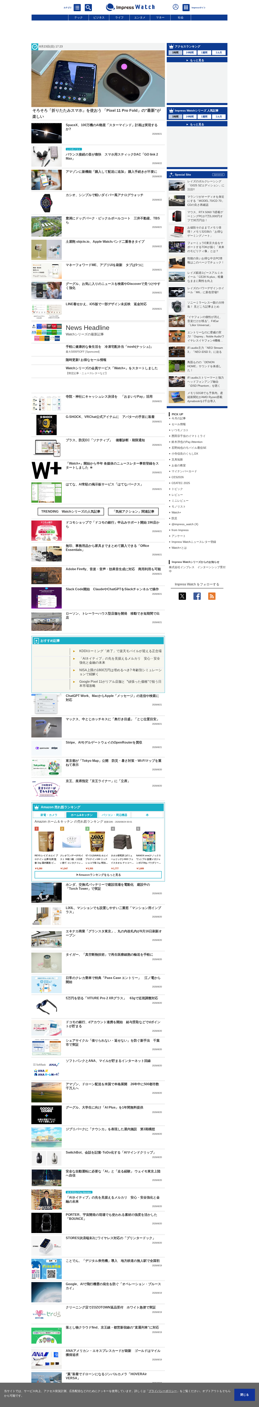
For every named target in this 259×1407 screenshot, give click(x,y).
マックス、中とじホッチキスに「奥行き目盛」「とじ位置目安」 (113, 719)
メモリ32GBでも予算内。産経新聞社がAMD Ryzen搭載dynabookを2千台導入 (205, 397)
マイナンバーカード (184, 471)
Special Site (183, 174)
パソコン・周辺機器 (114, 815)
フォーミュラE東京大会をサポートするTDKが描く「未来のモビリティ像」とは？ (205, 247)
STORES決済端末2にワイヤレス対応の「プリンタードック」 (111, 1238)
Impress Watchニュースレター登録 (194, 541)
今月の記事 (179, 418)
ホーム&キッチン (82, 815)
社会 (181, 17)
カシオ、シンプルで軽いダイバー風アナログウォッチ (104, 195)
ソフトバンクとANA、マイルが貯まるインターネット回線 (108, 1060)
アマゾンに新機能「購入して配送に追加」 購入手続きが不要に (111, 171)
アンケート (179, 536)
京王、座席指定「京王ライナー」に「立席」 (98, 781)
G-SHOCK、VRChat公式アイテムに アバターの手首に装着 (110, 417)
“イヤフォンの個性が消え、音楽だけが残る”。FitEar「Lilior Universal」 (204, 321)
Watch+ (176, 512)
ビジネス (99, 17)
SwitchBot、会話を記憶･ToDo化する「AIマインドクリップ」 (111, 1152)
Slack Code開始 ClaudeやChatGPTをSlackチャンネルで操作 (112, 589)
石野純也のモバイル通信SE (189, 447)
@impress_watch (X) (185, 524)
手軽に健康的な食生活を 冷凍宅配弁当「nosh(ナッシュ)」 (109, 346)
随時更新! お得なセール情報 (86, 360)
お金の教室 (179, 465)
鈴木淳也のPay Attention (187, 441)
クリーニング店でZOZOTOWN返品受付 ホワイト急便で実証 (111, 1307)
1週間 (204, 52)
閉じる (244, 1394)
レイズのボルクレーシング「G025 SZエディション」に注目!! (205, 185)
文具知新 (177, 459)
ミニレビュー (180, 500)
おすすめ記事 (50, 640)
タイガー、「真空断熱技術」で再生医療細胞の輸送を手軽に (109, 954)
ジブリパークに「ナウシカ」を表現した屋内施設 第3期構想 (110, 1129)
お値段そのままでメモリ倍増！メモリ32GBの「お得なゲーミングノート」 (205, 231)
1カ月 (219, 52)
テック (78, 17)
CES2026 (178, 477)
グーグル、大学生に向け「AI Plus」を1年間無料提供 (104, 1107)
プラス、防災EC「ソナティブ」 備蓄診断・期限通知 (105, 440)
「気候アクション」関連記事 (133, 511)
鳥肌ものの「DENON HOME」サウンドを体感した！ (204, 366)
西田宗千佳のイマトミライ (189, 436)
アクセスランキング (187, 46)
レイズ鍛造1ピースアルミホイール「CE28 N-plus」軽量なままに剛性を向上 (205, 276)
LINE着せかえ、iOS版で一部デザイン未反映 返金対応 (106, 304)
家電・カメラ (48, 815)
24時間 (190, 52)
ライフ (119, 17)
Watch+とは (179, 547)
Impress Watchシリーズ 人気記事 (197, 110)
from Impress (180, 530)
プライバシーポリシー (163, 1391)
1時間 (175, 52)
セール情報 (179, 424)
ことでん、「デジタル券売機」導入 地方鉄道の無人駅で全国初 (113, 1260)
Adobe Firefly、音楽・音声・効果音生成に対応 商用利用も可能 (113, 569)
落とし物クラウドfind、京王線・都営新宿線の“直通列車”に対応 (112, 1327)
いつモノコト (180, 430)
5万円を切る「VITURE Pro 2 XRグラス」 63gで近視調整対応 (112, 998)
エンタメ (139, 17)
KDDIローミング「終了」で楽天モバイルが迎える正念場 (120, 651)
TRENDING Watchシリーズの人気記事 (70, 511)
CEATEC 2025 (181, 483)
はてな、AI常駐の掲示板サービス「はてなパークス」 (104, 484)
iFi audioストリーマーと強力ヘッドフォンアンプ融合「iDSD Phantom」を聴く (205, 381)
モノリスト (179, 506)
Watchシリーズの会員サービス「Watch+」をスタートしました (112, 368)
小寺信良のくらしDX (185, 453)
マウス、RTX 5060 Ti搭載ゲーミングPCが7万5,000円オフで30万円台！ (205, 216)
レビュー (177, 494)
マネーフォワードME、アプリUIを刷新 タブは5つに (105, 265)
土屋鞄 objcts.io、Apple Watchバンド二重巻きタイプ (105, 241)
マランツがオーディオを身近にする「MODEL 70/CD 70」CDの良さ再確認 (205, 200)
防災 (174, 518)
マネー (160, 17)
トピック (177, 488)
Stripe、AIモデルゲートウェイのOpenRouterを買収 (104, 742)
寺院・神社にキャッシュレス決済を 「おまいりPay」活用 (109, 396)
